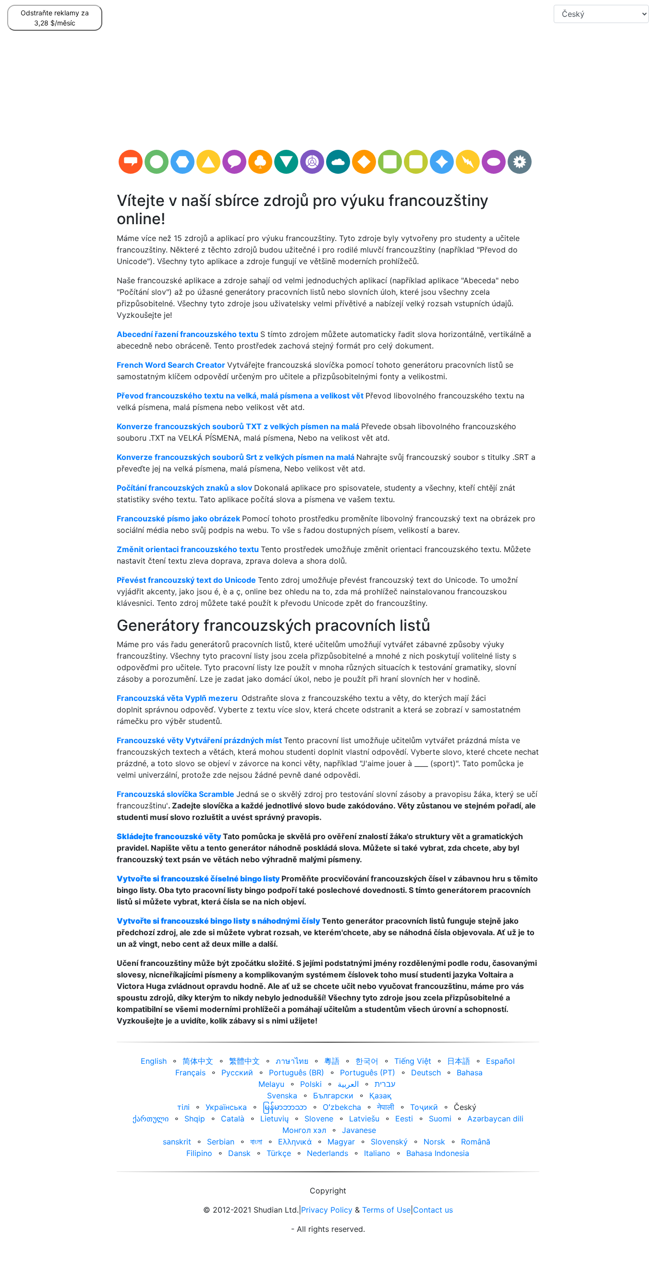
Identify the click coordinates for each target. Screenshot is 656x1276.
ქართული (151, 1118)
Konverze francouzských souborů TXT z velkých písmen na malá (238, 426)
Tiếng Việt (412, 1061)
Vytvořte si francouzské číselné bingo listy (198, 878)
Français (190, 1072)
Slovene (318, 1118)
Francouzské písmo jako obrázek (178, 518)
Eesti (404, 1118)
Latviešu (364, 1118)
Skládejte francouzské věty (169, 836)
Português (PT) (367, 1072)
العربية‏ (348, 1084)
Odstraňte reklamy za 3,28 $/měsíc (55, 18)
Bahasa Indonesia (437, 1153)
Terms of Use (386, 1210)
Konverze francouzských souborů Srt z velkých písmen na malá (235, 457)
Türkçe (279, 1153)
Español (500, 1061)
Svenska (282, 1095)
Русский (237, 1072)
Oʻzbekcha (342, 1107)
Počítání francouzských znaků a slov (184, 488)
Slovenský (389, 1141)
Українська (226, 1107)
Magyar (341, 1141)
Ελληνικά (295, 1141)
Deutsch (426, 1072)
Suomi (440, 1118)
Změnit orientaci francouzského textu (188, 549)
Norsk (434, 1141)
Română (475, 1141)
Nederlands (327, 1153)
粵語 (332, 1061)
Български (333, 1095)
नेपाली (385, 1107)
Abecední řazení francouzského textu (187, 334)
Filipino (199, 1153)
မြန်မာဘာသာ (285, 1107)
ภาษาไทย (292, 1061)
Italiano (377, 1153)
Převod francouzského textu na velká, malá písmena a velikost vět (240, 395)
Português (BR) (296, 1072)
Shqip (194, 1118)
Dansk (239, 1153)
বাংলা (256, 1141)
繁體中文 (244, 1061)
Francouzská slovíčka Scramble (175, 794)
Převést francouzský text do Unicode (186, 580)
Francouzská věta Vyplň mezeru (177, 698)
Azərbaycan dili (495, 1118)
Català (232, 1118)
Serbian (220, 1141)
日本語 (458, 1061)
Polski (311, 1084)
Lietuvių (274, 1118)
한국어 (366, 1061)
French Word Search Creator (171, 365)
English (154, 1061)
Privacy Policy (326, 1210)
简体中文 (197, 1061)
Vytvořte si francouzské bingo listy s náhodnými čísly (218, 921)
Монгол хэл (304, 1130)
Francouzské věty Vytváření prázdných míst (199, 740)
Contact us (433, 1210)
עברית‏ (385, 1084)
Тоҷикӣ (424, 1107)
